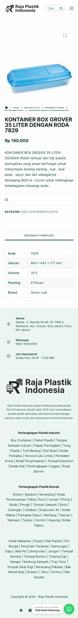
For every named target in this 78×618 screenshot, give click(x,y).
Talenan (65, 515)
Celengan (15, 510)
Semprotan (37, 551)
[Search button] (61, 8)
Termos (56, 572)
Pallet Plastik (44, 440)
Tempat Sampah (45, 505)
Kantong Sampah (36, 562)
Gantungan (60, 546)
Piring (65, 499)
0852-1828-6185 (26, 343)
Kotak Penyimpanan (30, 461)
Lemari (54, 499)
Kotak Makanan (20, 541)
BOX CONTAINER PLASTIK (40, 211)
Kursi (42, 499)
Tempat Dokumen (60, 461)
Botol (63, 505)
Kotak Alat (17, 466)
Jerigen (53, 551)
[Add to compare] (6, 199)
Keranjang (47, 494)
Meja (32, 499)
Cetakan (31, 510)
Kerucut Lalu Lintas (39, 456)
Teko (44, 572)
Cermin (40, 520)
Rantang (50, 515)
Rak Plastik (54, 541)
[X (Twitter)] (30, 610)
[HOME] (6, 107)
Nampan (13, 520)
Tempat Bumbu (35, 556)
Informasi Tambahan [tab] (39, 235)
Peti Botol (50, 451)
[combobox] (51, 8)
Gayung (54, 520)
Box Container (21, 440)
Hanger (15, 562)
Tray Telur (58, 562)
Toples (27, 520)
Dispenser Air (49, 510)
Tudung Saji (57, 556)
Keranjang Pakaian (49, 567)
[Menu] (71, 8)
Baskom (31, 494)
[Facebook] (21, 610)
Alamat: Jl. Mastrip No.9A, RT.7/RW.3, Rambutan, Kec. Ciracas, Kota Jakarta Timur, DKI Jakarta (44, 325)
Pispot (38, 541)
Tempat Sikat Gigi (20, 567)
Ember (17, 494)
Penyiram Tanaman (35, 546)
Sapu (8, 551)
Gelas (13, 505)
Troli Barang (31, 451)
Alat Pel (20, 551)
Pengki (25, 505)
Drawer (32, 572)
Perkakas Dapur (29, 515)
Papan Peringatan (47, 445)
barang (30, 169)
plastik (61, 158)
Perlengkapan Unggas (43, 466)
